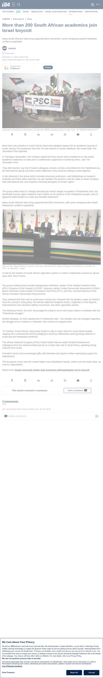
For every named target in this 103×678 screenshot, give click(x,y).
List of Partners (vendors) (12, 666)
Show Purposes (8, 672)
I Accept (91, 673)
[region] (51, 658)
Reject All (74, 673)
